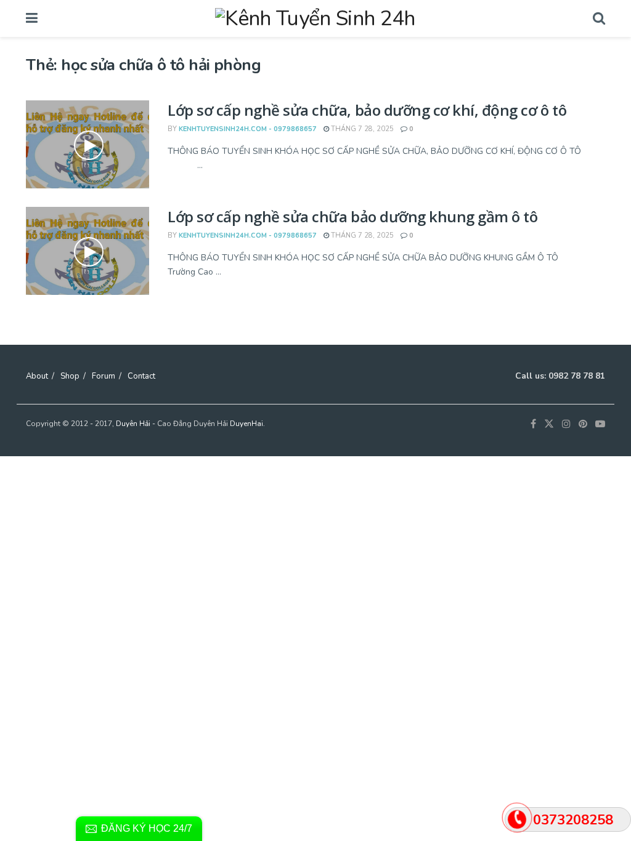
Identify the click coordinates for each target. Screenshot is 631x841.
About (37, 376)
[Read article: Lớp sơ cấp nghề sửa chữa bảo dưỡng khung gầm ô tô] (87, 251)
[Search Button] (599, 18)
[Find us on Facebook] (533, 424)
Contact (141, 376)
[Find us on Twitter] (549, 424)
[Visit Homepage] (315, 18)
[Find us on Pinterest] (583, 424)
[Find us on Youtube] (600, 424)
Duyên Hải (133, 424)
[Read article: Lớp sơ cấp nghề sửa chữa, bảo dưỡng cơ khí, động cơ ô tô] (87, 144)
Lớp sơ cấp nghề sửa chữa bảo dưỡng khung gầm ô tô (352, 216)
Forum (103, 376)
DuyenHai (246, 424)
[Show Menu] (32, 18)
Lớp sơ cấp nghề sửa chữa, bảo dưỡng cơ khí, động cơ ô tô (367, 110)
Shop (69, 376)
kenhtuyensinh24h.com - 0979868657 (248, 129)
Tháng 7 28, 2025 (361, 129)
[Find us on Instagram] (566, 424)
